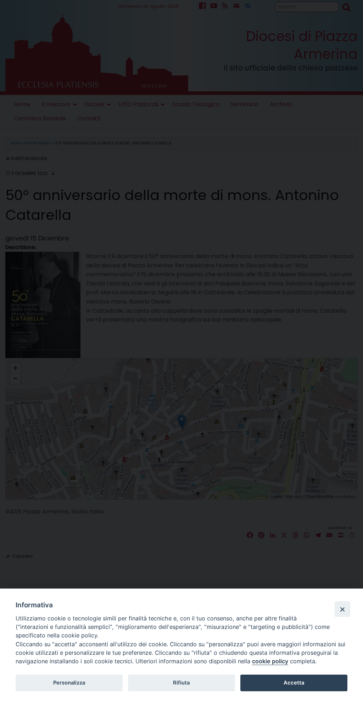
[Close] (342, 609)
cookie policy (270, 661)
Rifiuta (181, 683)
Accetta (294, 683)
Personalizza (69, 683)
